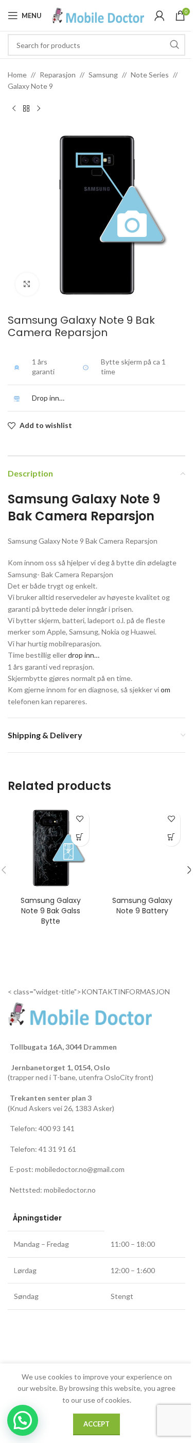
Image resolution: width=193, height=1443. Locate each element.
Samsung (103, 74)
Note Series (150, 74)
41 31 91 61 (57, 1149)
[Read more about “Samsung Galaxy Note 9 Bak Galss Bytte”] (80, 837)
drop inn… (83, 655)
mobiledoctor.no (70, 1189)
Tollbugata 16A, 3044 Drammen (63, 1046)
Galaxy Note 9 (30, 86)
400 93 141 (57, 1128)
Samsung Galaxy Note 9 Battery (142, 905)
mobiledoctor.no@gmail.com (80, 1169)
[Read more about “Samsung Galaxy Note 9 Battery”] (171, 837)
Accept (96, 1424)
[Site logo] (98, 14)
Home (17, 74)
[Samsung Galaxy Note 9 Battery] (142, 848)
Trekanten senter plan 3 (51, 1097)
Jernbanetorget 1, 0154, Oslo (60, 1067)
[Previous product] (14, 109)
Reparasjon (58, 74)
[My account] (159, 15)
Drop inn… (48, 397)
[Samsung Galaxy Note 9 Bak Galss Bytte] (51, 848)
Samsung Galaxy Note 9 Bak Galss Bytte (51, 910)
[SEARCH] (174, 45)
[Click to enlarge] (27, 284)
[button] (22, 1420)
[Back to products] (26, 109)
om (165, 689)
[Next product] (38, 109)
